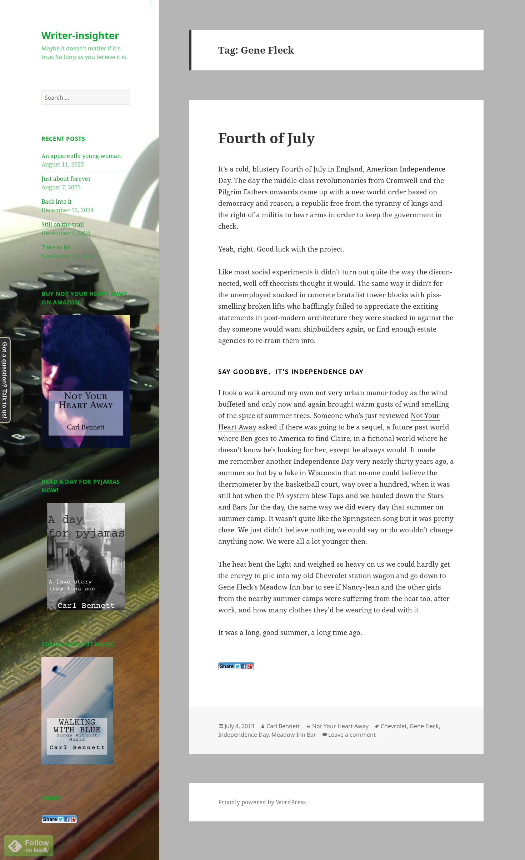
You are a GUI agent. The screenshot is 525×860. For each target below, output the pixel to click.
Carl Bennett (283, 726)
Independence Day (243, 735)
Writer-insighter (80, 35)
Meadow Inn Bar (293, 735)
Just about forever (66, 179)
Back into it (56, 201)
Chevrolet (394, 726)
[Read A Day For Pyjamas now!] (85, 556)
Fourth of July (266, 137)
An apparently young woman (81, 156)
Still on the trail (62, 224)
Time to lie (55, 247)
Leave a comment (352, 735)
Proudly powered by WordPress (262, 802)
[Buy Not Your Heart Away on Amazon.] (85, 381)
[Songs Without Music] (77, 710)
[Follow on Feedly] (29, 845)
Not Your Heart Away (340, 726)
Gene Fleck (424, 726)
